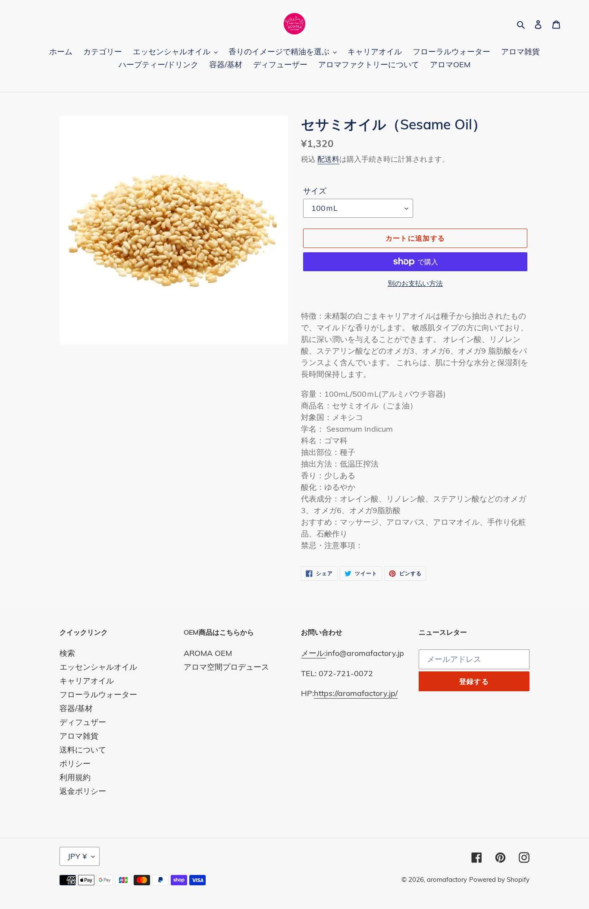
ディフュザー (83, 722)
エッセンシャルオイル (98, 667)
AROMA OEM (208, 653)
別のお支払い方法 (415, 283)
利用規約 (75, 777)
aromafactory (447, 879)
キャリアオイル (87, 681)
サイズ (314, 191)
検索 (67, 653)
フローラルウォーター (98, 694)
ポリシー (75, 763)
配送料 (328, 158)
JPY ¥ (77, 856)
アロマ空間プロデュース (226, 667)
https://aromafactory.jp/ (356, 693)
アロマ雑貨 (79, 736)
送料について (83, 750)
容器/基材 (76, 708)
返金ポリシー (83, 791)
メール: (313, 653)
